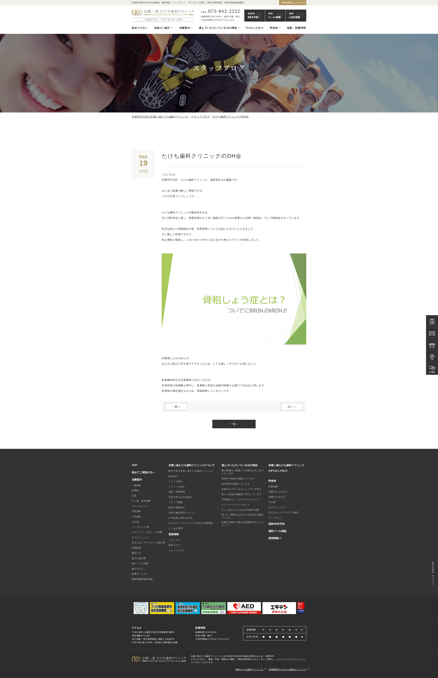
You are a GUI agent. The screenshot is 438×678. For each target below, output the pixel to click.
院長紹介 (173, 476)
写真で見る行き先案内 (180, 497)
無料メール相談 (277, 530)
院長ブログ (174, 545)
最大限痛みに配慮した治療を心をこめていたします (243, 472)
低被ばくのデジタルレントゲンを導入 (242, 489)
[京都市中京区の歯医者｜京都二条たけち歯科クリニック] (163, 13)
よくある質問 (176, 528)
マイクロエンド (140, 506)
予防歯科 (136, 511)
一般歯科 (136, 485)
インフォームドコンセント (236, 504)
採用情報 (273, 538)
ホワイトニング (140, 537)
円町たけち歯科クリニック (249, 669)
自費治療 (273, 486)
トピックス (174, 540)
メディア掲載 (176, 502)
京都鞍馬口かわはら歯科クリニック (287, 669)
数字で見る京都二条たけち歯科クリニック (191, 471)
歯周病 (135, 490)
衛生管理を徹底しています (236, 483)
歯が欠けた (138, 568)
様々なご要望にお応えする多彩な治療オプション (243, 516)
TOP (134, 465)
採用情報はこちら (292, 2)
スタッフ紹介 (176, 481)
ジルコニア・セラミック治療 (147, 532)
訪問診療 (136, 548)
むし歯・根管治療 (141, 501)
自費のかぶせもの (277, 491)
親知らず (136, 553)
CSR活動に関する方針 (180, 518)
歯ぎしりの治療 (140, 563)
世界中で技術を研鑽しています (238, 478)
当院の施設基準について (181, 512)
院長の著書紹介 (177, 507)
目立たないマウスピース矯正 (147, 542)
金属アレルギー (140, 574)
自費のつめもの (276, 497)
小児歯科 (136, 516)
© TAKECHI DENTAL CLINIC (290, 659)
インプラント (139, 527)
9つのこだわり (255, 27)
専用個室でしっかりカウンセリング (240, 499)
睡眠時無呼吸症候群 (142, 579)
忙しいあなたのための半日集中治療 (240, 510)
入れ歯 (135, 521)
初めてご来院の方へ (143, 472)
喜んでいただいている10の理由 (240, 465)
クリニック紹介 (177, 486)
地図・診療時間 (296, 27)
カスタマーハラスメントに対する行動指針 (191, 523)
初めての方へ (140, 27)
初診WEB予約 (276, 523)
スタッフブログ (177, 550)
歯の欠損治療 (139, 558)
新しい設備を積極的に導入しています (242, 494)
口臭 (134, 495)
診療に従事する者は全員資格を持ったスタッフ (243, 523)
